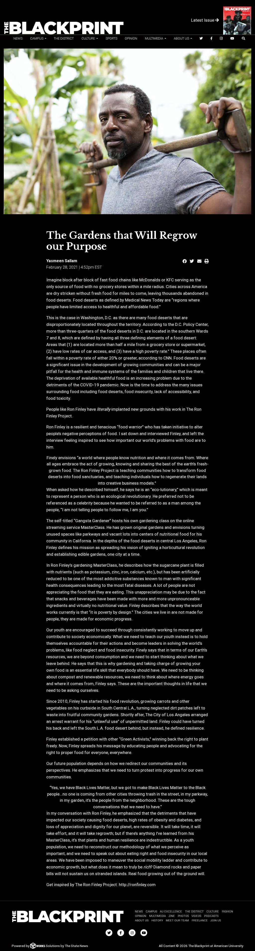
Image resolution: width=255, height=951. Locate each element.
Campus (151, 911)
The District (64, 38)
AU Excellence (171, 911)
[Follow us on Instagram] (221, 38)
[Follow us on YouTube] (232, 38)
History (157, 920)
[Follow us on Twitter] (201, 38)
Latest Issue (203, 20)
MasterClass (93, 527)
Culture (212, 911)
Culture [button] (88, 38)
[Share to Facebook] (185, 261)
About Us (141, 920)
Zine (172, 916)
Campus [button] (37, 38)
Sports (111, 38)
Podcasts (211, 916)
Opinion (131, 38)
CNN (167, 357)
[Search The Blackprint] (243, 38)
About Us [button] (182, 38)
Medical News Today (144, 300)
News (17, 38)
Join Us (215, 920)
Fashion (227, 911)
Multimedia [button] (154, 38)
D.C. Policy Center (191, 324)
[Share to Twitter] (192, 261)
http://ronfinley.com (137, 884)
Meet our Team (177, 920)
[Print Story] (206, 261)
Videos (196, 916)
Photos (183, 916)
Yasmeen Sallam (61, 260)
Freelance (200, 920)
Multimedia (157, 916)
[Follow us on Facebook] (211, 38)
